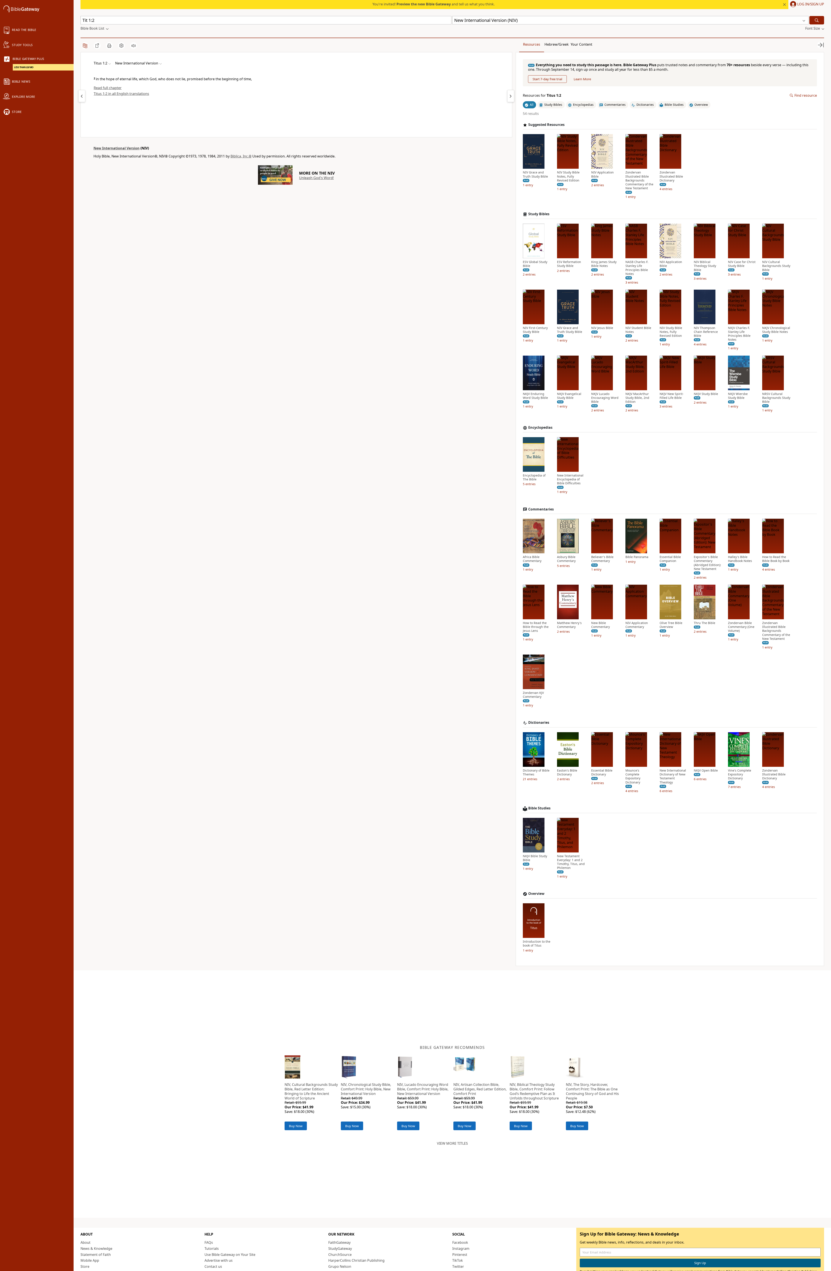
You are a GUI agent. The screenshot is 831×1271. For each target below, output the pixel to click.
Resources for (542, 95)
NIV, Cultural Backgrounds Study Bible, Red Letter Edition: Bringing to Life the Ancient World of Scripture (311, 1091)
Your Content (581, 44)
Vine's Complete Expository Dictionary (739, 774)
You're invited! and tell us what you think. (433, 4)
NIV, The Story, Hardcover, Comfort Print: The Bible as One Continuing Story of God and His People (592, 1091)
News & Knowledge (96, 1248)
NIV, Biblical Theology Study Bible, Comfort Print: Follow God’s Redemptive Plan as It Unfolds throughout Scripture (534, 1091)
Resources (531, 44)
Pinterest (459, 1254)
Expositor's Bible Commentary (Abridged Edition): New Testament (707, 563)
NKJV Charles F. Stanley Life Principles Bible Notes (739, 334)
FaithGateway (339, 1242)
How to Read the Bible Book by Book (775, 559)
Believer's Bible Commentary (602, 559)
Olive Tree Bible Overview (671, 625)
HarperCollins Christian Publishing (356, 1260)
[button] (806, 4)
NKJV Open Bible (706, 770)
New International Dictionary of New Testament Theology (673, 776)
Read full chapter (108, 87)
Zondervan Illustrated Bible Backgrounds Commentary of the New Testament (639, 180)
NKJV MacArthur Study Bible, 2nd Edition (637, 398)
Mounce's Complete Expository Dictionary (632, 776)
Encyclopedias (540, 427)
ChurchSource (340, 1254)
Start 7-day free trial (547, 79)
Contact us (213, 1266)
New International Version (116, 148)
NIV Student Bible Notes (638, 330)
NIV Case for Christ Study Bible (741, 264)
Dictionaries (538, 722)
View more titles (452, 1143)
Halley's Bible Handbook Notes (740, 559)
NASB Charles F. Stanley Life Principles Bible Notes (636, 268)
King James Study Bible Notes (604, 264)
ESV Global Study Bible (535, 264)
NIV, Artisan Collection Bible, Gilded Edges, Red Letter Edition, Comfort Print (480, 1089)
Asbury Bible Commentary (566, 559)
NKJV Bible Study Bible (535, 858)
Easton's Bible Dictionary (567, 772)
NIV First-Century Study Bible (535, 330)
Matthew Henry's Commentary (569, 625)
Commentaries (541, 509)
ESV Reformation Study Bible (569, 264)
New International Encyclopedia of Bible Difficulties (570, 479)
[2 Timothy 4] (81, 96)
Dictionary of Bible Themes (536, 772)
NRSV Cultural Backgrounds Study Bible (776, 398)
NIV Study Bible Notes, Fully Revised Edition (568, 176)
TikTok (457, 1260)
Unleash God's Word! (316, 177)
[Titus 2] (510, 96)
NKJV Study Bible (706, 394)
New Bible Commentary (600, 625)
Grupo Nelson (339, 1266)
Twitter (458, 1266)
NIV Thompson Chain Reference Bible (706, 332)
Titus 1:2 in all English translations (121, 93)
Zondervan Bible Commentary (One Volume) (741, 627)
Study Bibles (538, 214)
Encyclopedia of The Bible (534, 477)
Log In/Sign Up (810, 4)
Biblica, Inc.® (240, 156)
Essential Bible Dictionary (601, 772)
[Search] (816, 20)
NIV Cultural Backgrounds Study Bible (776, 266)
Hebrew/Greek (556, 44)
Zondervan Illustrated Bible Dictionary (671, 176)
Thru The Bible (704, 623)
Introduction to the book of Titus (536, 943)
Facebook (460, 1242)
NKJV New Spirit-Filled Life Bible (672, 396)
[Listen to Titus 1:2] (133, 45)
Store (85, 1266)
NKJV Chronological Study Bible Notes (776, 330)
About (85, 1242)
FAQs (209, 1242)
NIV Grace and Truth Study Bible (535, 174)
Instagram (460, 1248)
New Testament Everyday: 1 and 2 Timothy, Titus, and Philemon (571, 862)
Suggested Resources (546, 124)
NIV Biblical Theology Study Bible (705, 266)
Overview (536, 893)
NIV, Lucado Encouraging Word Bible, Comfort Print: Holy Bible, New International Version (422, 1089)
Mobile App (90, 1260)
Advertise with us (219, 1260)
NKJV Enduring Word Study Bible (535, 396)
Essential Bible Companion (670, 559)
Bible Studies (539, 808)
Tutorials (212, 1248)
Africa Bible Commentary (532, 559)
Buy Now (296, 1126)
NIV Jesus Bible (602, 328)
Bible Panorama (636, 557)
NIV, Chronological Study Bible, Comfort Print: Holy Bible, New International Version (366, 1089)
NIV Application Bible (602, 174)
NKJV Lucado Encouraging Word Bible (604, 398)
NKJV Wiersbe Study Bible (738, 396)
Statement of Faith (96, 1254)
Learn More (582, 79)
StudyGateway (340, 1248)
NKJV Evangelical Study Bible (569, 396)
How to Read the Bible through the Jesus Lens (536, 627)
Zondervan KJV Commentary (533, 695)
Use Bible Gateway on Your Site (230, 1254)
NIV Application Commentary (636, 625)
